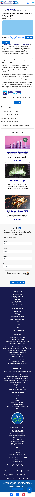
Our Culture (17, 301)
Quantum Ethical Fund (17, 339)
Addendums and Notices (17, 402)
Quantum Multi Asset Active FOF (17, 363)
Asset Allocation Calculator (17, 435)
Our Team (17, 299)
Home (3, 8)
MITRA (17, 459)
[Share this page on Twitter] (15, 37)
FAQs (17, 323)
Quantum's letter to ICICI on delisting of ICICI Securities (17, 372)
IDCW (17, 408)
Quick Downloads (17, 386)
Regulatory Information (17, 319)
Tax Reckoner (18, 399)
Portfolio (17, 400)
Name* (5, 241)
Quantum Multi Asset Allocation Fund (17, 341)
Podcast (17, 314)
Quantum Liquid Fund (17, 361)
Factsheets (17, 397)
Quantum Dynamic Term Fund (17, 360)
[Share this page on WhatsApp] (7, 37)
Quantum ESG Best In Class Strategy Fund (17, 347)
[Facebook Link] (7, 465)
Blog (17, 321)
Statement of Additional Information (17, 406)
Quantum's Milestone (17, 296)
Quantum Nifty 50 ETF (17, 354)
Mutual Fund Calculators (17, 433)
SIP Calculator (17, 437)
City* (4, 264)
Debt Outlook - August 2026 (9, 111)
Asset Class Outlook (17, 318)
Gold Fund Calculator (17, 445)
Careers (17, 452)
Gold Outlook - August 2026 (9, 118)
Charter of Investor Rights (17, 382)
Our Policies (17, 384)
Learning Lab (17, 311)
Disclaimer (8, 471)
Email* (5, 248)
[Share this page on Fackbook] (11, 37)
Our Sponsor (17, 298)
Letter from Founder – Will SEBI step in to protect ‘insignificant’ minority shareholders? (17, 375)
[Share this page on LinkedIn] (19, 37)
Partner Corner (17, 304)
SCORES (17, 456)
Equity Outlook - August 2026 (9, 114)
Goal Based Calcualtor (17, 441)
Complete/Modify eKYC (17, 387)
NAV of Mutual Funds (17, 330)
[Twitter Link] (12, 465)
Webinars (17, 313)
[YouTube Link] (17, 465)
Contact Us (17, 450)
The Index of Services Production (10, 121)
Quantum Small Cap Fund (17, 343)
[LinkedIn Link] (22, 465)
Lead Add (29, 37)
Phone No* (6, 256)
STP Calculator (17, 439)
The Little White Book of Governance (17, 303)
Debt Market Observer (17, 316)
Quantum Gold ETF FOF (17, 358)
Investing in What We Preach (17, 389)
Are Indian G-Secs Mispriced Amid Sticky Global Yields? (15, 125)
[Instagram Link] (28, 465)
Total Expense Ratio (17, 404)
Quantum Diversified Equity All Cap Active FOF (17, 348)
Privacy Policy (23, 486)
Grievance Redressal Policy (17, 454)
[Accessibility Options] (29, 490)
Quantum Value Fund (17, 345)
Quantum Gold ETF (17, 356)
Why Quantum (17, 294)
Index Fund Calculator (17, 443)
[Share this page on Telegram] (22, 37)
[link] (9, 2)
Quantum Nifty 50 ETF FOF (17, 352)
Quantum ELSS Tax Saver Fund (17, 350)
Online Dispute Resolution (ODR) (17, 458)
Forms (17, 395)
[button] (33, 2)
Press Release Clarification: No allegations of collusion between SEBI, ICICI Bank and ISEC (17, 379)
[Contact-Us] (17, 494)
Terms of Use (26, 471)
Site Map (17, 324)
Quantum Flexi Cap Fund (17, 337)
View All (17, 102)
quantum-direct (11, 9)
